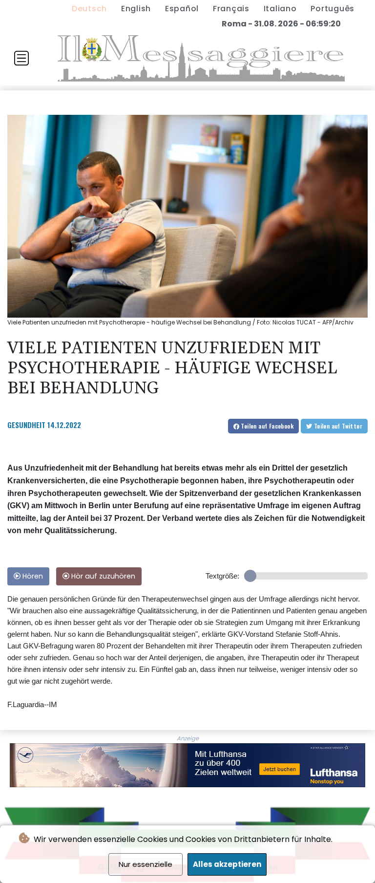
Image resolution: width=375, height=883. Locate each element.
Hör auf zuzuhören (102, 576)
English (136, 8)
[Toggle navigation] (21, 58)
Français (231, 8)
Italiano (280, 8)
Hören (32, 576)
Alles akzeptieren (227, 864)
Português (332, 8)
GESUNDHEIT (26, 424)
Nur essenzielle (145, 864)
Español (182, 8)
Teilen (266, 426)
